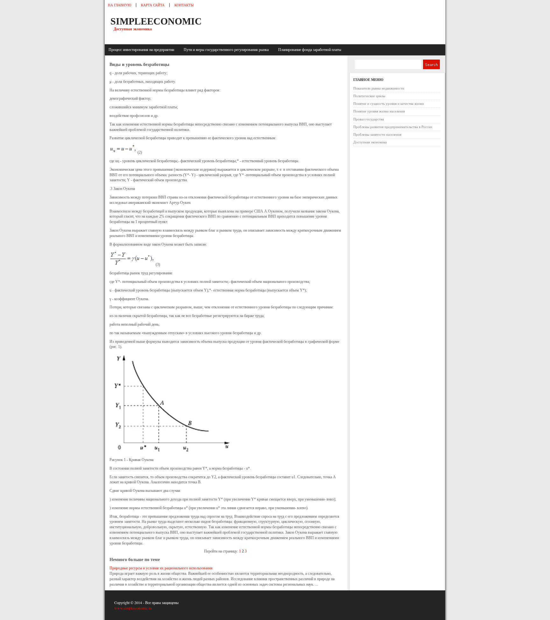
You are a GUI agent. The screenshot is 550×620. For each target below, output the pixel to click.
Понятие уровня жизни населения (379, 111)
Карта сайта (153, 5)
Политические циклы (369, 96)
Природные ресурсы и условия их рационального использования (161, 568)
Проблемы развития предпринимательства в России (392, 127)
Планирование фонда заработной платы (309, 49)
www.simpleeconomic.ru (133, 607)
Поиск (431, 64)
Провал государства (368, 119)
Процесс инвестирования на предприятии (142, 49)
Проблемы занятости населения (377, 134)
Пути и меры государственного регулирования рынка (227, 49)
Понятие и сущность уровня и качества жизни (388, 103)
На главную (119, 5)
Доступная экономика (370, 142)
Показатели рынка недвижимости (378, 88)
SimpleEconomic (156, 21)
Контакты (184, 5)
